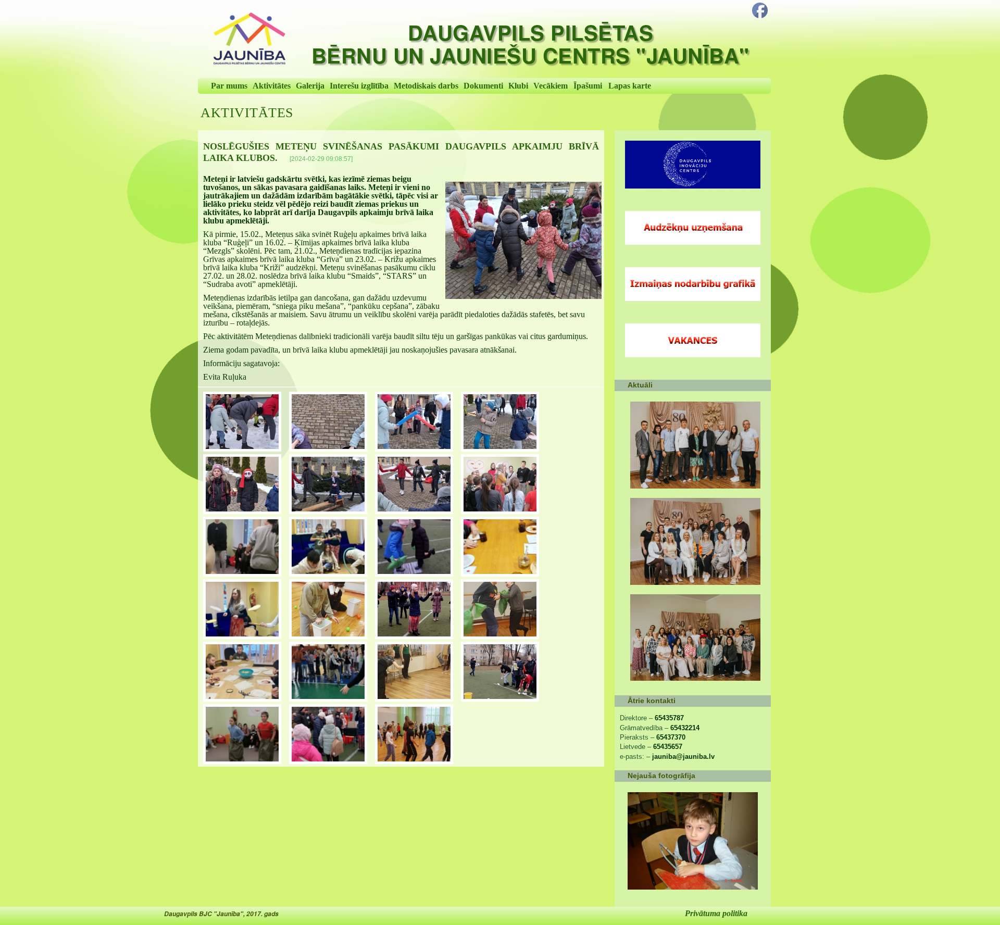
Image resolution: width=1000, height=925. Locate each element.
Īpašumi (587, 85)
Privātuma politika (716, 913)
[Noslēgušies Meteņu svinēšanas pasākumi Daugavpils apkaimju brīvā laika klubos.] (523, 240)
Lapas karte (629, 85)
